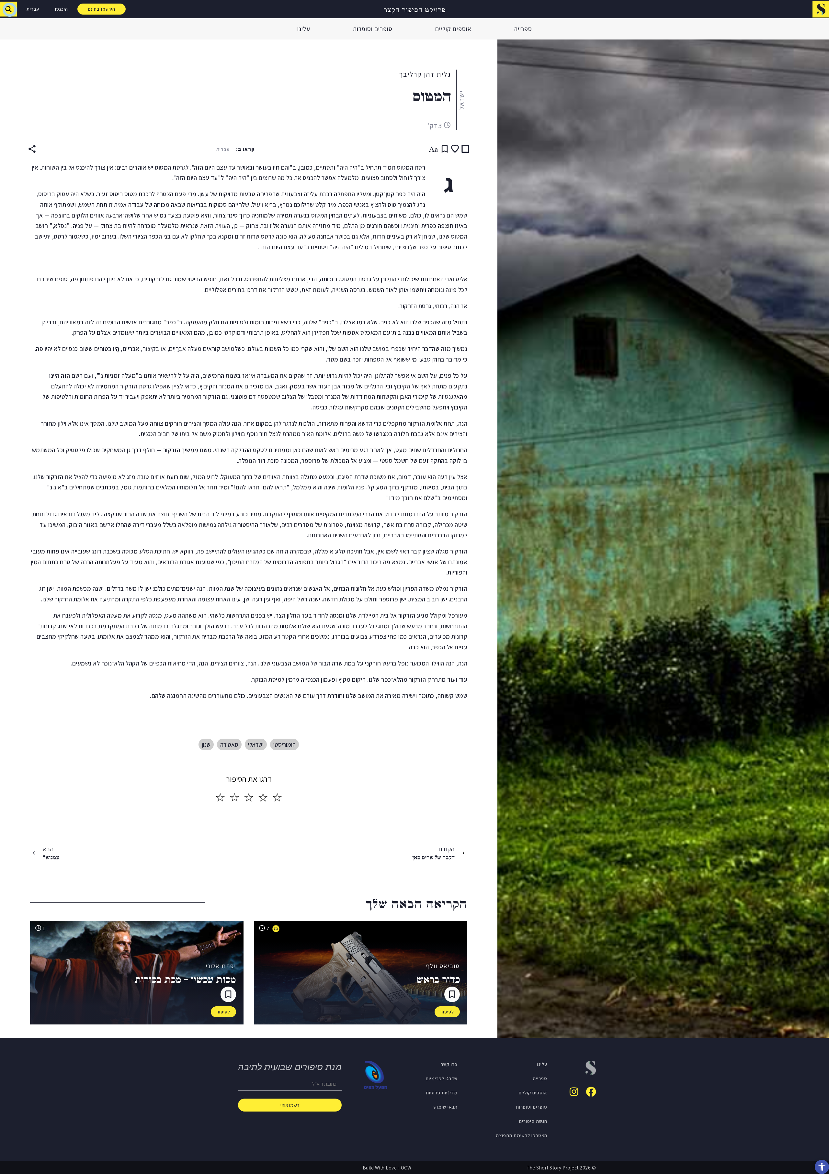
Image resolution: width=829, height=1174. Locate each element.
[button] (822, 1167)
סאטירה (229, 744)
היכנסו (61, 9)
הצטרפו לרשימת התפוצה (521, 1135)
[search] (8, 9)
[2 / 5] (263, 797)
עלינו (303, 29)
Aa (433, 148)
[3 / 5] (249, 797)
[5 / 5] (220, 797)
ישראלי (256, 744)
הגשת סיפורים (533, 1121)
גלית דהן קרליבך (425, 74)
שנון (206, 744)
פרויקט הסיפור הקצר (414, 9)
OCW (406, 1167)
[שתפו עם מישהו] (32, 149)
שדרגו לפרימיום (442, 1078)
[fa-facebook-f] (591, 1092)
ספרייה (523, 29)
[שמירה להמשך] (445, 149)
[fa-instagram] (574, 1092)
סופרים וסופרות (372, 29)
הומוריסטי (284, 744)
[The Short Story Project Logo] (820, 9)
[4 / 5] (234, 797)
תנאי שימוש (446, 1106)
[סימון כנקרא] (465, 149)
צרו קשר (449, 1064)
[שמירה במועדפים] (455, 149)
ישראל (461, 100)
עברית (33, 9)
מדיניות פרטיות (442, 1092)
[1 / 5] (277, 797)
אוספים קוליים (453, 29)
